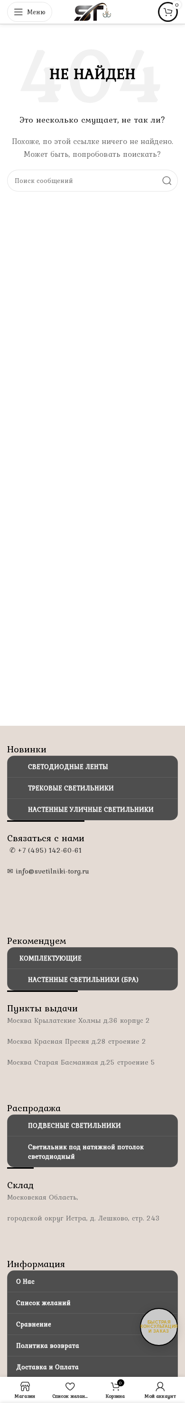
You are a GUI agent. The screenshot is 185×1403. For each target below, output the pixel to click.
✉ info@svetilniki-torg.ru (48, 871)
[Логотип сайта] (92, 11)
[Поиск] (167, 181)
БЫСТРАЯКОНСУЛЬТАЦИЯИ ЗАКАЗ (159, 1327)
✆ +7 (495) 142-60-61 (44, 850)
